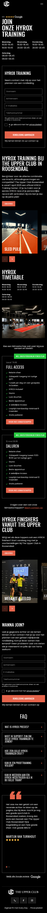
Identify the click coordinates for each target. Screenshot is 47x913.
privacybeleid (35, 124)
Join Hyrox (9, 203)
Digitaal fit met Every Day (16, 908)
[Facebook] (23, 900)
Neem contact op (33, 508)
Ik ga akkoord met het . (25, 125)
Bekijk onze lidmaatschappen (20, 421)
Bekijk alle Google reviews (18, 876)
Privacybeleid (36, 908)
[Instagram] (32, 900)
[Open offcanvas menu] (40, 4)
